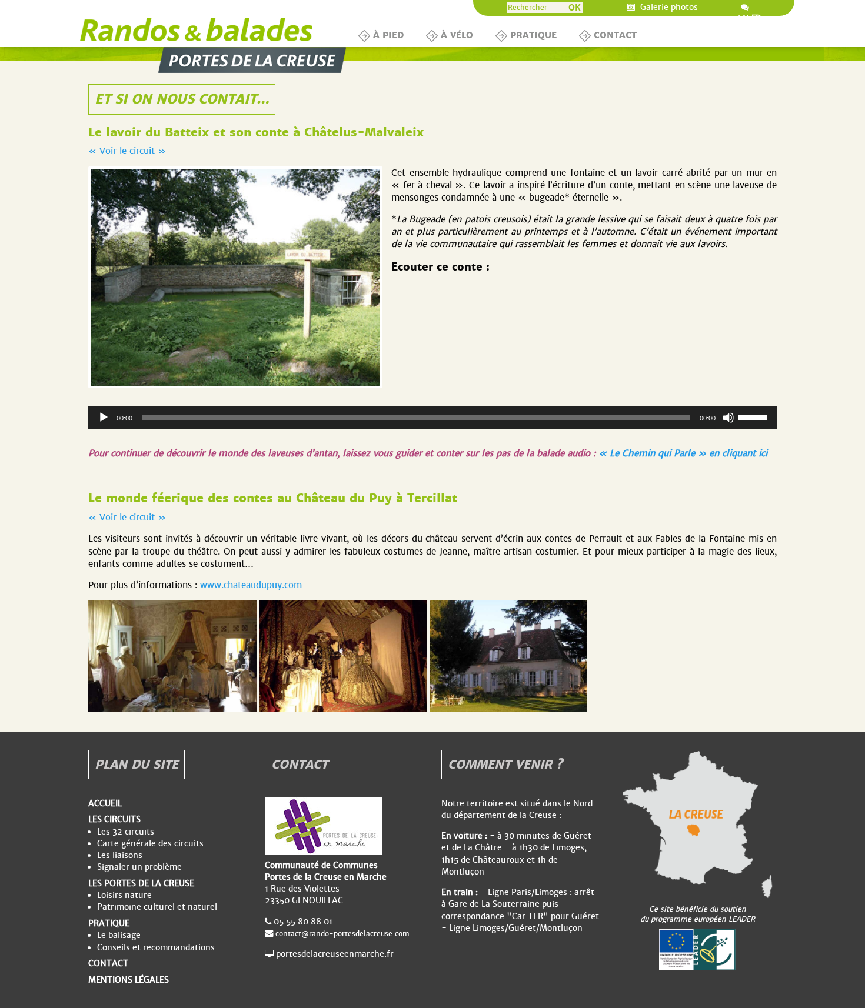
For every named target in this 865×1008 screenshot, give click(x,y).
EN (743, 19)
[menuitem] (383, 36)
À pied (388, 35)
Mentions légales (128, 979)
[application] (432, 417)
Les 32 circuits (125, 831)
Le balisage (119, 935)
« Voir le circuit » (127, 150)
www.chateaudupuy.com (251, 584)
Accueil (105, 803)
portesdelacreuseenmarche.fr (335, 954)
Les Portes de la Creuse (141, 883)
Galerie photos (668, 7)
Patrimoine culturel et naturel (157, 907)
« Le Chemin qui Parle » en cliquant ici (682, 453)
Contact (615, 35)
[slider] (754, 416)
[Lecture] (103, 417)
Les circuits (114, 819)
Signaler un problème (139, 867)
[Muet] (728, 417)
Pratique (533, 35)
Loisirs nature (124, 895)
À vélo (457, 35)
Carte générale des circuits (150, 843)
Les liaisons (119, 855)
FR (756, 19)
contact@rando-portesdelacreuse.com (342, 934)
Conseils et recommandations (156, 947)
